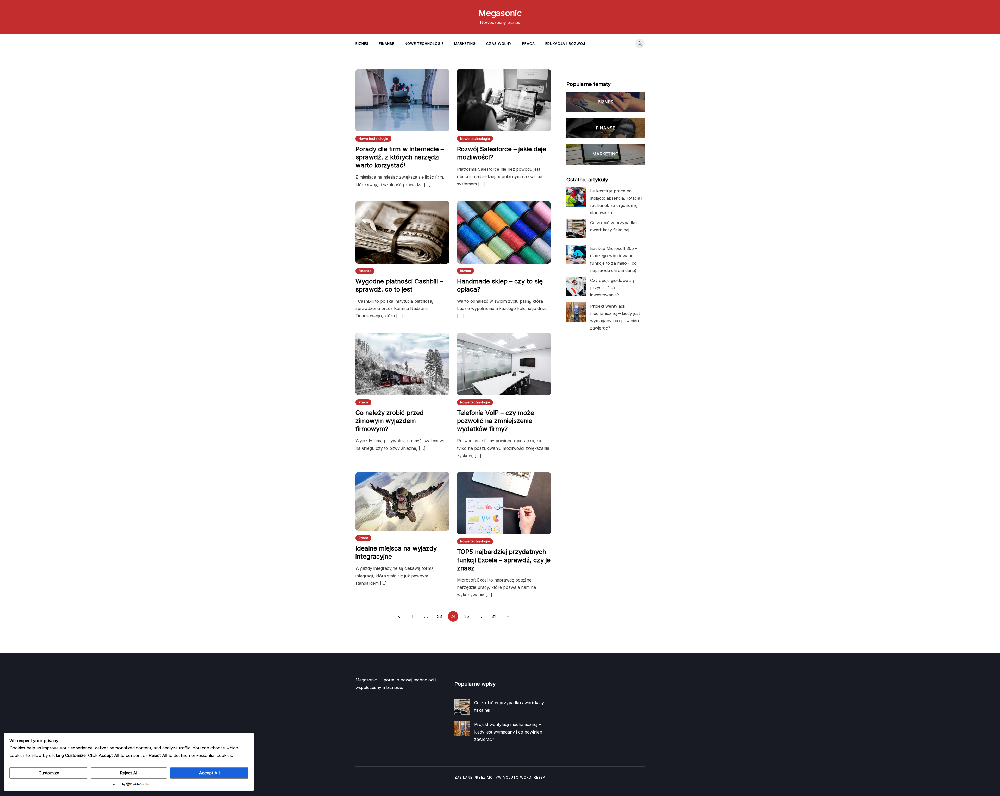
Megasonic (500, 13)
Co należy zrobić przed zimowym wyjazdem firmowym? (389, 421)
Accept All (209, 772)
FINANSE (605, 127)
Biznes (361, 43)
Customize (49, 772)
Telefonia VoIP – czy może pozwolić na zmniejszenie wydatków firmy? (495, 421)
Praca (528, 43)
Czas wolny (499, 43)
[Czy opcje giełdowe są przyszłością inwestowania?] (576, 286)
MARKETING (605, 153)
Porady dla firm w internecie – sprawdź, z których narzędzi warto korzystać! (399, 157)
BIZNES (605, 101)
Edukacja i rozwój (565, 43)
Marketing (465, 43)
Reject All (129, 772)
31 (494, 616)
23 (439, 616)
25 (466, 616)
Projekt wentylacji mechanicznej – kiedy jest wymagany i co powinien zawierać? (508, 732)
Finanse (386, 43)
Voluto (511, 777)
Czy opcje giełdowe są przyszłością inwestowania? (612, 288)
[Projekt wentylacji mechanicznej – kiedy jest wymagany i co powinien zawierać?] (576, 312)
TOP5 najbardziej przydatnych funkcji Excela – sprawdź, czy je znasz (504, 560)
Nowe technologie (424, 43)
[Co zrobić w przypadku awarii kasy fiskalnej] (576, 228)
